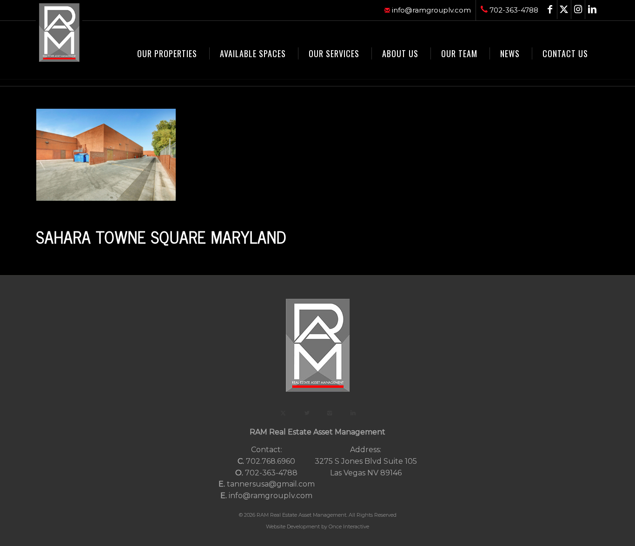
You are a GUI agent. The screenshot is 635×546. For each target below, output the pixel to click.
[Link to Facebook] (550, 9)
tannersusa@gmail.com (271, 484)
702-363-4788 (513, 10)
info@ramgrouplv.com (430, 10)
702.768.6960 (270, 461)
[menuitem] (428, 10)
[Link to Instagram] (578, 9)
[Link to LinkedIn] (592, 9)
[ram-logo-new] (59, 32)
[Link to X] (564, 9)
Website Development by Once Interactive (317, 526)
